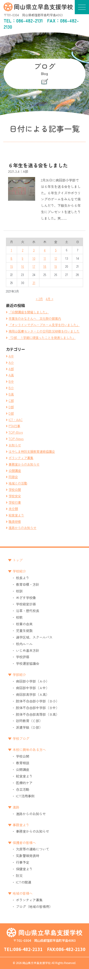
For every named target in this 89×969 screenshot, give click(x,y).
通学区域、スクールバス (34, 637)
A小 (11, 362)
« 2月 (39, 298)
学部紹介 (19, 674)
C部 (11, 400)
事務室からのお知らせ (24, 464)
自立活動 (22, 789)
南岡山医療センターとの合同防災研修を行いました (44, 331)
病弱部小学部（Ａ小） (32, 681)
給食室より (16, 515)
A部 (11, 368)
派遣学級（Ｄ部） (29, 727)
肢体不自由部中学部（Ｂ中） (37, 707)
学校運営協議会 (27, 663)
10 (34, 258)
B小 (11, 387)
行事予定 (22, 862)
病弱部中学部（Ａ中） (32, 687)
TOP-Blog (16, 432)
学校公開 (15, 489)
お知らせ (15, 445)
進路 (16, 807)
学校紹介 (19, 571)
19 (55, 266)
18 (44, 266)
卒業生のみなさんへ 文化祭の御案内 (35, 318)
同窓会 (13, 476)
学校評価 (22, 656)
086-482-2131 (29, 20)
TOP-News (16, 438)
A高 (11, 375)
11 (45, 258)
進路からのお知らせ (22, 527)
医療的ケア (24, 782)
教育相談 (22, 762)
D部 (11, 406)
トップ (18, 559)
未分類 (13, 508)
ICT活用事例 (25, 795)
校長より (22, 577)
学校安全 (15, 495)
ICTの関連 (23, 882)
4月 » (49, 298)
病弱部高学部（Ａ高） (32, 694)
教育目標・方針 (27, 584)
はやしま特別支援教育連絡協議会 (32, 451)
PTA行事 (14, 425)
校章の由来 (24, 623)
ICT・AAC (16, 419)
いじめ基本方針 (27, 650)
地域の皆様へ (23, 893)
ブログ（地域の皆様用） (34, 906)
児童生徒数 (24, 630)
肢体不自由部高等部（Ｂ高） (37, 714)
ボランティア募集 (21, 457)
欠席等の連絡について (32, 848)
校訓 (19, 590)
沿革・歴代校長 (27, 610)
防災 (19, 875)
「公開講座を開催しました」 (29, 312)
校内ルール (24, 643)
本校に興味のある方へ (29, 749)
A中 (11, 356)
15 (11, 266)
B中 (11, 381)
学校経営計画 (26, 603)
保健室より (24, 868)
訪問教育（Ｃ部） (29, 720)
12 (56, 258)
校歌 (19, 617)
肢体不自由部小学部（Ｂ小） (37, 700)
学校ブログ (21, 738)
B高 (11, 394)
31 (34, 282)
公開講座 (15, 470)
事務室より (21, 824)
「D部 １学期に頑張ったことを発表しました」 (42, 337)
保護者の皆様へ (24, 842)
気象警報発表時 (27, 855)
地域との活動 (18, 483)
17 (34, 266)
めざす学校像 (26, 597)
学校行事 (15, 502)
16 (22, 266)
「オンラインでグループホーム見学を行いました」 (44, 324)
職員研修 (15, 521)
